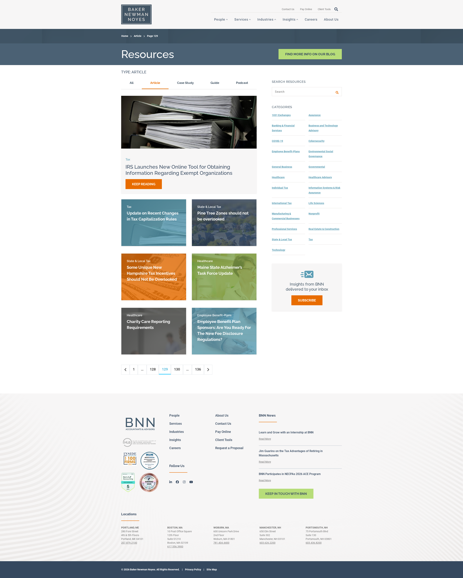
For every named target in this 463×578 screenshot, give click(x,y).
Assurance (315, 115)
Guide (215, 83)
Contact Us (288, 9)
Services (241, 19)
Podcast (242, 83)
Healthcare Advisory (320, 177)
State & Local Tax (282, 239)
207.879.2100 (129, 542)
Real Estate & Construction (324, 229)
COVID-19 (277, 141)
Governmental (317, 166)
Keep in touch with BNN (286, 494)
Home (124, 36)
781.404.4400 (221, 542)
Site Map (211, 569)
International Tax (282, 203)
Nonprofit (314, 213)
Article (137, 36)
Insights (289, 19)
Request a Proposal (229, 448)
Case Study (185, 83)
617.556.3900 (175, 546)
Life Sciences (316, 203)
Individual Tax (280, 187)
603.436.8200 (314, 542)
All (131, 83)
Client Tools (324, 9)
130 (177, 369)
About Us (331, 19)
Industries (265, 19)
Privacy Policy (192, 569)
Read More (265, 438)
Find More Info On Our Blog (310, 54)
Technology (278, 250)
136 (198, 369)
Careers (311, 19)
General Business (282, 166)
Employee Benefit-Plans (286, 151)
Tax (311, 239)
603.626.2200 (267, 542)
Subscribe (307, 300)
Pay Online (306, 9)
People (219, 19)
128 (153, 369)
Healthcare (278, 177)
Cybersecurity (316, 141)
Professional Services (284, 229)
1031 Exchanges (281, 115)
